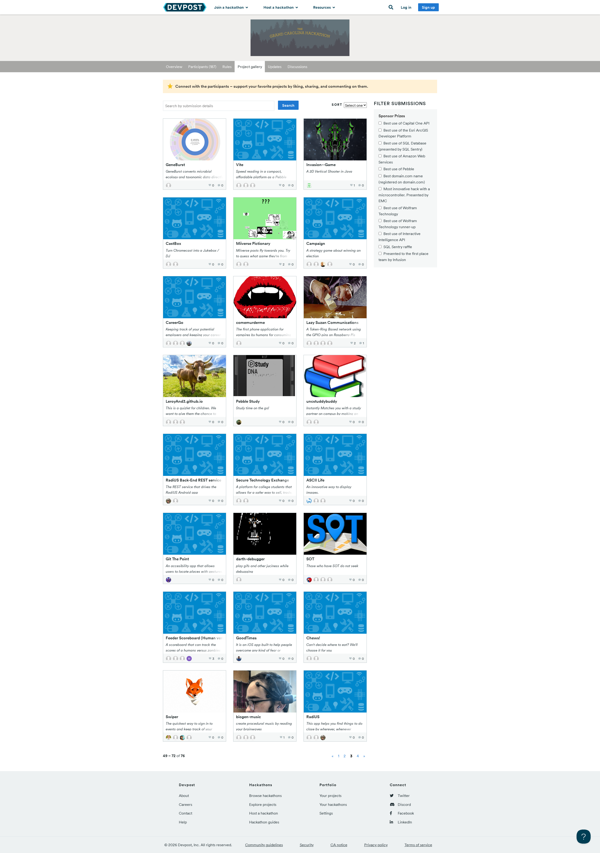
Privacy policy (376, 844)
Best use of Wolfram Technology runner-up (398, 223)
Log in (406, 7)
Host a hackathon (279, 7)
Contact (185, 813)
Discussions (297, 66)
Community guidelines (264, 844)
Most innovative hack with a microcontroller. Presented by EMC (404, 194)
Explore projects (262, 804)
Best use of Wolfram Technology (398, 210)
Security (307, 844)
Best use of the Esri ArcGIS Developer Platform (403, 133)
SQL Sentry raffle (397, 246)
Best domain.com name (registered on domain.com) (402, 179)
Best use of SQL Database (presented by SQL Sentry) (402, 146)
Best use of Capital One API (406, 123)
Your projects (330, 795)
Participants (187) (202, 66)
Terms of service (418, 844)
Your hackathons (333, 804)
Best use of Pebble (398, 169)
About (184, 795)
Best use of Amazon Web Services (402, 159)
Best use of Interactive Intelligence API (399, 236)
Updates (274, 66)
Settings (326, 813)
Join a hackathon (229, 7)
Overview (174, 66)
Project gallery (250, 66)
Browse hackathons (265, 795)
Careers (185, 804)
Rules (227, 66)
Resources (322, 7)
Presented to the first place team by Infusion (403, 256)
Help (183, 822)
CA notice (338, 844)
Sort (337, 104)
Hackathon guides (264, 822)
